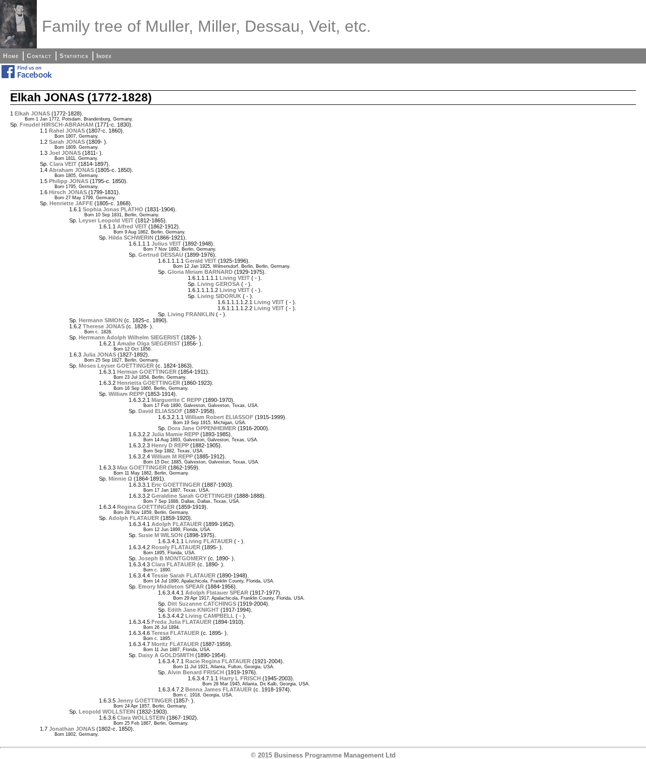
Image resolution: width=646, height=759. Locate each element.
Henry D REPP (170, 445)
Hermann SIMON (101, 320)
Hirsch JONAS (68, 192)
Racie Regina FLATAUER (218, 661)
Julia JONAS (99, 355)
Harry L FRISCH (240, 678)
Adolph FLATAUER (134, 518)
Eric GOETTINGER (175, 485)
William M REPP (172, 456)
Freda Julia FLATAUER (181, 622)
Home (11, 56)
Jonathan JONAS (72, 729)
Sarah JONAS (67, 142)
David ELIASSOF (160, 411)
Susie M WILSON (160, 535)
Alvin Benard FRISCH (196, 672)
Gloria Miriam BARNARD (200, 272)
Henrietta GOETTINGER (148, 383)
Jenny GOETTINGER (144, 700)
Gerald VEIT (201, 261)
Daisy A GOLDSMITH (166, 655)
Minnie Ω (120, 479)
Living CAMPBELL (209, 616)
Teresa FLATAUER (175, 633)
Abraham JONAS (71, 170)
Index (104, 56)
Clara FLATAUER (173, 564)
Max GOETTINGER (142, 467)
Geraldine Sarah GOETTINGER (192, 496)
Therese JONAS (104, 326)
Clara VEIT (63, 164)
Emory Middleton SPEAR (171, 586)
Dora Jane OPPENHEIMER (202, 428)
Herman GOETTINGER (147, 372)
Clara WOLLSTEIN (141, 718)
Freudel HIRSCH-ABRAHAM (56, 125)
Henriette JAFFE (71, 203)
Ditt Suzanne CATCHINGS (202, 604)
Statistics (74, 56)
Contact (39, 56)
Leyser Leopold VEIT (106, 220)
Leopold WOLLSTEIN (107, 712)
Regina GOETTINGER (146, 507)
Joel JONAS (65, 153)
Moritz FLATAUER (175, 644)
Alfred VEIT (132, 226)
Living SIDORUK (219, 296)
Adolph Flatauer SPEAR (216, 593)
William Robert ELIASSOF (219, 417)
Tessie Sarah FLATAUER (183, 575)
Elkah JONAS (32, 113)
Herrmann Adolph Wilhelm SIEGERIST (129, 337)
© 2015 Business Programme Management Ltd (323, 755)
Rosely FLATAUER (175, 547)
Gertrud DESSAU (160, 255)
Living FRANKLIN (191, 314)
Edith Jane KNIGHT (193, 610)
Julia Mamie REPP (175, 434)
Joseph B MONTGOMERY (172, 558)
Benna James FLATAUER (218, 689)
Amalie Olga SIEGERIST (148, 343)
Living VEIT (235, 278)
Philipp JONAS (68, 181)
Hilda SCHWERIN (131, 238)
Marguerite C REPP (176, 400)
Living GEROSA (218, 284)
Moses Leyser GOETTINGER (116, 366)
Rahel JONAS (67, 131)
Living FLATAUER (209, 541)
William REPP (126, 394)
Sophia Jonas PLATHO (113, 209)
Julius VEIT (166, 244)
